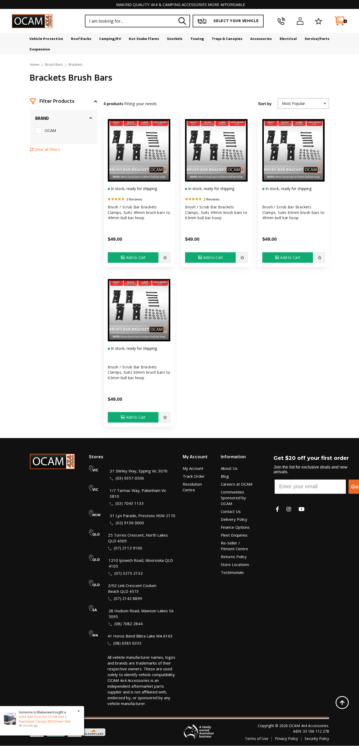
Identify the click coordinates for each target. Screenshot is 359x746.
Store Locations (235, 564)
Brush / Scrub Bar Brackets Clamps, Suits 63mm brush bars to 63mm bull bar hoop (139, 372)
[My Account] (300, 21)
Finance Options (235, 527)
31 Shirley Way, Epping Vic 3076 (138, 471)
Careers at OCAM (236, 484)
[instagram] (288, 509)
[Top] (342, 703)
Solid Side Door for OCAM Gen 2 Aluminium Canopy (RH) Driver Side (45, 719)
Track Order (194, 476)
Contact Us (231, 511)
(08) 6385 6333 (127, 643)
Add (136, 257)
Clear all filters (46, 149)
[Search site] (182, 20)
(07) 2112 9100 (128, 548)
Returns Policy (234, 556)
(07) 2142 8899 (128, 598)
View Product (139, 176)
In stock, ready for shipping (133, 188)
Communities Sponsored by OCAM (233, 497)
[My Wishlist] (318, 21)
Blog (225, 476)
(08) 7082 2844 (128, 623)
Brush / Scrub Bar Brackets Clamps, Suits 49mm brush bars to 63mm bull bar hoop (216, 212)
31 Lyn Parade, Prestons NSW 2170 (142, 515)
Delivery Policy (234, 519)
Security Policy (317, 738)
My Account (193, 468)
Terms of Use (256, 738)
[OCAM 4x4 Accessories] (32, 21)
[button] (63, 101)
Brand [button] (42, 118)
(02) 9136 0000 (130, 522)
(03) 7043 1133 (129, 503)
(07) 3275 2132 (128, 573)
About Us (229, 468)
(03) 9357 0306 (130, 478)
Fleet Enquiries (234, 535)
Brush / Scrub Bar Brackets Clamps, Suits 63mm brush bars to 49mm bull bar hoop (293, 212)
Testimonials (232, 572)
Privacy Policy (286, 738)
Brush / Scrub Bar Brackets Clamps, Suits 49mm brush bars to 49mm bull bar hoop (139, 212)
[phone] (281, 21)
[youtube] (302, 509)
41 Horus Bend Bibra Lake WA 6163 (140, 636)
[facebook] (277, 509)
